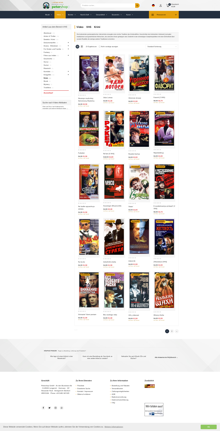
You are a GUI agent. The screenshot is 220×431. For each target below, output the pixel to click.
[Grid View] (77, 46)
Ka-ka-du (81, 262)
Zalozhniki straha (109, 262)
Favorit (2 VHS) (159, 97)
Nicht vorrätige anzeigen (109, 46)
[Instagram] (56, 408)
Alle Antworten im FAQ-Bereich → (166, 357)
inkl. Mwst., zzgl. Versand (83, 106)
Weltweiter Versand (58, 4)
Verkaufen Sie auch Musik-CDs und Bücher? (133, 357)
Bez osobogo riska (110, 315)
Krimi (97, 26)
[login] (161, 5)
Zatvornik (131, 261)
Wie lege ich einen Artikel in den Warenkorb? (61, 357)
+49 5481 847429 (58, 2)
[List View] (82, 46)
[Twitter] (49, 408)
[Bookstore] (56, 5)
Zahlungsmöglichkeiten (120, 391)
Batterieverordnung (119, 397)
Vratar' (130, 206)
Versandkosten (117, 388)
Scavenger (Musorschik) (112, 206)
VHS (88, 26)
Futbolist (81, 153)
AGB (113, 394)
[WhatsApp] (62, 408)
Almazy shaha (159, 315)
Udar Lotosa (107, 97)
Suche (137, 5)
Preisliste (80, 386)
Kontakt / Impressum (85, 391)
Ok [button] (209, 427)
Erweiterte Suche (83, 388)
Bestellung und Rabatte (120, 386)
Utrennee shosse (134, 98)
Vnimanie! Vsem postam (87, 314)
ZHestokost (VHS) (160, 262)
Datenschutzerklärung (120, 400)
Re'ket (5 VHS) (108, 154)
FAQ (113, 403)
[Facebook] (43, 408)
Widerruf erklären (84, 394)
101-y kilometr (133, 315)
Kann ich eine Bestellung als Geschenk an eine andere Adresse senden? (97, 357)
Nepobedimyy (159, 153)
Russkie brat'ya (134, 154)
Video (79, 26)
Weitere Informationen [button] (113, 427)
